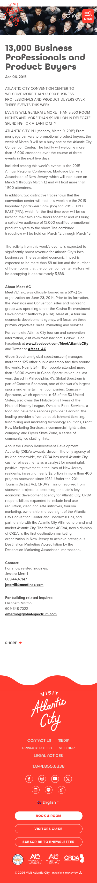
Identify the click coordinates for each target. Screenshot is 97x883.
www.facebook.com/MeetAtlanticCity (57, 343)
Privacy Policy (37, 748)
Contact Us (39, 740)
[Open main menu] (88, 16)
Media (64, 740)
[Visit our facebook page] (29, 779)
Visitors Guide (48, 828)
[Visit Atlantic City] (48, 711)
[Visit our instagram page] (42, 779)
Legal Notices (48, 755)
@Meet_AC (37, 349)
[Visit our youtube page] (55, 779)
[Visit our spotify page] (49, 790)
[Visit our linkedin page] (36, 790)
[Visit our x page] (68, 779)
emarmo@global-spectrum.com (31, 614)
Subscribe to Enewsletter (48, 841)
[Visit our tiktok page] (61, 790)
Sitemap (67, 748)
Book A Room (48, 815)
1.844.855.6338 (49, 766)
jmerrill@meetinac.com (24, 584)
